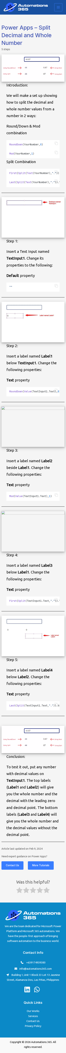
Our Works (33, 1011)
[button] (56, 143)
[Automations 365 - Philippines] (26, 7)
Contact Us (12, 865)
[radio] (19, 891)
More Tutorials (40, 865)
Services (33, 1016)
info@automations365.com (35, 968)
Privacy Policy (33, 1025)
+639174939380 (35, 962)
